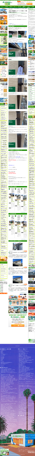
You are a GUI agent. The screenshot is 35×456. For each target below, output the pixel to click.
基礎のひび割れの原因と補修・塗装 (31, 228)
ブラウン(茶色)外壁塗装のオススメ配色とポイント (32, 248)
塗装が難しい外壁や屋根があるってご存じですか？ (31, 186)
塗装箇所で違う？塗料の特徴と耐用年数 (31, 161)
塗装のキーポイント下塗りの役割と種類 (31, 163)
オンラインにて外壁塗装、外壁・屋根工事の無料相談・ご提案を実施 (26, 373)
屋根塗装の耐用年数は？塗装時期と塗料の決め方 (31, 233)
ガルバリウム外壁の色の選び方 (31, 157)
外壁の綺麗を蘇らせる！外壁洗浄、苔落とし (31, 210)
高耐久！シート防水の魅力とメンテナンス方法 (4, 236)
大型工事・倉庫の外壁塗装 (21, 409)
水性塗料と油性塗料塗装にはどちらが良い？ (31, 195)
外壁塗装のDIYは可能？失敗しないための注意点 (32, 184)
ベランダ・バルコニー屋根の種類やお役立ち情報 (4, 227)
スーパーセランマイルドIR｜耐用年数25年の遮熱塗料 (24, 419)
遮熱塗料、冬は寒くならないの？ (22, 439)
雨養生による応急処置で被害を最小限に (31, 226)
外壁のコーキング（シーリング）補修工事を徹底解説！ (25, 376)
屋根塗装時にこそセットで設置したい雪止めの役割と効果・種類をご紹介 (26, 395)
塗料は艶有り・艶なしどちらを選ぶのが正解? (32, 192)
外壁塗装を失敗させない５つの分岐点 (31, 125)
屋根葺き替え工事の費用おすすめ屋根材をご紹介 (4, 128)
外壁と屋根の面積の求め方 (4, 248)
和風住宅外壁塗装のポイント (31, 199)
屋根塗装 (3, 39)
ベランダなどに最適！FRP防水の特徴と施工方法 (4, 232)
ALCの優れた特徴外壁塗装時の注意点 (3, 246)
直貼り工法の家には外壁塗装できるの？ (31, 190)
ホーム (2, 6)
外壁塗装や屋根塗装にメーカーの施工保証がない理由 (31, 172)
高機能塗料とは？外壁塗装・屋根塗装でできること (4, 164)
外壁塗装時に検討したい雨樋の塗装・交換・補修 (4, 185)
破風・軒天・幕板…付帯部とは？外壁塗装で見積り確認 (25, 388)
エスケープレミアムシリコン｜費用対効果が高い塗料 (24, 422)
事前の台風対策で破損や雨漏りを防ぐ (31, 224)
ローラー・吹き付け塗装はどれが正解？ (31, 205)
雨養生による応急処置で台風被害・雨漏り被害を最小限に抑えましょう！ (9, 433)
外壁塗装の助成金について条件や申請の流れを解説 (24, 374)
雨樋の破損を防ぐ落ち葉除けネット (3, 189)
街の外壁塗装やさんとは (3, 350)
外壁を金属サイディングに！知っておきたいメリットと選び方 (25, 377)
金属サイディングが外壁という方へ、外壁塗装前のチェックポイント (26, 451)
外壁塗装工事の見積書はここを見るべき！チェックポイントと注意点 (26, 359)
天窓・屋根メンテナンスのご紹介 (3, 181)
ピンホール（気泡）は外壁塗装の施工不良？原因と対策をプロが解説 (8, 403)
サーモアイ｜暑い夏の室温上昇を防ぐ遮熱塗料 (24, 418)
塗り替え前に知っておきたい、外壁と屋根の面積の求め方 (7, 416)
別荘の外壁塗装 (20, 411)
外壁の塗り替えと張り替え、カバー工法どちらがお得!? (7, 389)
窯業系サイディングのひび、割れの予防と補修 (31, 188)
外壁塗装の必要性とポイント (22, 364)
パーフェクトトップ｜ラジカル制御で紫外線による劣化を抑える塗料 (26, 416)
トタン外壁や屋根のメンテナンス (3, 202)
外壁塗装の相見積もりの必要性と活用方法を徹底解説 (6, 407)
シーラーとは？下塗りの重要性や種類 (31, 167)
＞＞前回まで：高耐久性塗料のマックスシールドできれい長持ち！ (16, 24)
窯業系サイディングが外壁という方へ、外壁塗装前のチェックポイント (26, 450)
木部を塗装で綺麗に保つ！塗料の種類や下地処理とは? (31, 216)
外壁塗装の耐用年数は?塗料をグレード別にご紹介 (4, 135)
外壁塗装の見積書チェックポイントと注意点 (31, 134)
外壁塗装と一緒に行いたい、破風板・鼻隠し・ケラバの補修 (25, 389)
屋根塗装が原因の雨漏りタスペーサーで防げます (4, 196)
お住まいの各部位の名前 (4, 132)
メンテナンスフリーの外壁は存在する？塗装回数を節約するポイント (8, 392)
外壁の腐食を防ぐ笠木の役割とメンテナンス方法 (4, 183)
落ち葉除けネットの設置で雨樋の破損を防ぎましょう (24, 396)
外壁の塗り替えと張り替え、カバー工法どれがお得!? (31, 148)
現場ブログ (12, 8)
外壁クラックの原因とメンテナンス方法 (3, 153)
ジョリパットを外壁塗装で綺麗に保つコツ (31, 203)
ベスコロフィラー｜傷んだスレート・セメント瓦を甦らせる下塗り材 (26, 420)
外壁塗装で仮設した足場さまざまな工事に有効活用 (31, 176)
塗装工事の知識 (3, 106)
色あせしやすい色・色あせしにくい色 (32, 66)
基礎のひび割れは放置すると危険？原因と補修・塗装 (6, 434)
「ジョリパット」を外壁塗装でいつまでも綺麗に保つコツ (7, 418)
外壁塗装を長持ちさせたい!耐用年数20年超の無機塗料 (31, 170)
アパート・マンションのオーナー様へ (31, 111)
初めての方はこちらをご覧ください (22, 350)
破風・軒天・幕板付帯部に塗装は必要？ (3, 172)
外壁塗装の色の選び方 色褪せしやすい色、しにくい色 (6, 370)
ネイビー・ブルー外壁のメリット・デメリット (31, 237)
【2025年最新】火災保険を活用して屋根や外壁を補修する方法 (25, 362)
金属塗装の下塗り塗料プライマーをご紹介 (31, 165)
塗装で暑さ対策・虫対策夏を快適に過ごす (4, 149)
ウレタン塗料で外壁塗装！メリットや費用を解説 (3, 143)
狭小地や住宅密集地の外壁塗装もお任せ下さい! (4, 198)
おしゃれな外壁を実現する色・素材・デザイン (31, 235)
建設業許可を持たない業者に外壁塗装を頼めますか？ (6, 362)
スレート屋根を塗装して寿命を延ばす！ (23, 408)
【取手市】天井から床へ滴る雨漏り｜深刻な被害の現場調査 (31, 22)
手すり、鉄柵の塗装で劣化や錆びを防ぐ (3, 214)
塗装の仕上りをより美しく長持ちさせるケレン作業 (4, 162)
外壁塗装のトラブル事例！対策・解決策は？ (31, 231)
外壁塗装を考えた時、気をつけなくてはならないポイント (7, 405)
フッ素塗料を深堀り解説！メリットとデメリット (31, 250)
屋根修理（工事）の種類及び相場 (3, 126)
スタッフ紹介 (2, 361)
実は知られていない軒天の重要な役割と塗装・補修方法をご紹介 (26, 390)
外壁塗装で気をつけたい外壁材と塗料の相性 (4, 252)
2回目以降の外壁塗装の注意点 (31, 159)
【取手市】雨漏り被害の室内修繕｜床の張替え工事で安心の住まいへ (31, 16)
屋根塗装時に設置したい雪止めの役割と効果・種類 (4, 187)
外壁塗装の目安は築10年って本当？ (3, 115)
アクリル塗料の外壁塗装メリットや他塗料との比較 (4, 141)
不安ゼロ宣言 (2, 358)
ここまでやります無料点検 (28, 7)
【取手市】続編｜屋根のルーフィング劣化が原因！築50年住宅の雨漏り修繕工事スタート (31, 19)
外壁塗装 (3, 37)
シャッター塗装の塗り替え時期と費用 (3, 221)
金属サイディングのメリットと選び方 (3, 200)
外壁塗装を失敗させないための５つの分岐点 (5, 374)
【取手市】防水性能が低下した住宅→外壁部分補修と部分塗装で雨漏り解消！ (31, 29)
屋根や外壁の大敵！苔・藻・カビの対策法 (31, 211)
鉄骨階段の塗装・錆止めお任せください (4, 212)
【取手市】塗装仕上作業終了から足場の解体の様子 (31, 33)
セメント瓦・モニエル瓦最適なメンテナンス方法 (4, 208)
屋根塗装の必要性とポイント (22, 365)
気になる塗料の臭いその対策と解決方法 (31, 144)
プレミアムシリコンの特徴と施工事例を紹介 (31, 256)
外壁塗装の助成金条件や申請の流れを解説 (31, 123)
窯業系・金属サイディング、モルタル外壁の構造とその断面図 (7, 417)
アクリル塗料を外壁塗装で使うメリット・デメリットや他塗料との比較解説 (27, 432)
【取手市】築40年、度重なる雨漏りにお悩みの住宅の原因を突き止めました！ (31, 32)
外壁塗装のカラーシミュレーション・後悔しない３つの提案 (7, 375)
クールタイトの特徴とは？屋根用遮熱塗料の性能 (31, 258)
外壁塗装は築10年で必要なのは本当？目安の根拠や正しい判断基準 (8, 378)
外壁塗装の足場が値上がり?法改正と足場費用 (31, 178)
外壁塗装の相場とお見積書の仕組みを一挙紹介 (24, 358)
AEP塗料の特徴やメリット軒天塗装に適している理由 (31, 262)
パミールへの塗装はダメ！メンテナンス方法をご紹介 (31, 218)
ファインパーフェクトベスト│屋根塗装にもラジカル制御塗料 (25, 417)
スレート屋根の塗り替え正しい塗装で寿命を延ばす (4, 194)
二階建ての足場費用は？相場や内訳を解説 (31, 180)
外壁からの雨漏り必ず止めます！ (22, 363)
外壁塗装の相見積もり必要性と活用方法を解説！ (31, 129)
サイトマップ (2, 277)
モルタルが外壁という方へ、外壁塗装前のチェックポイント (25, 449)
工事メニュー (15, 6)
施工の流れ (19, 6)
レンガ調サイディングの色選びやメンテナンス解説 (4, 156)
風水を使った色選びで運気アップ (32, 61)
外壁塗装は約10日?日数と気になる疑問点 (31, 140)
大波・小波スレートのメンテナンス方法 (3, 255)
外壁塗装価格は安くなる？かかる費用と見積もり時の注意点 (25, 360)
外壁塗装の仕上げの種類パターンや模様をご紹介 (31, 254)
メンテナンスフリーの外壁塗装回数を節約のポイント (31, 153)
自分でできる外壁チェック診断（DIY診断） (5, 387)
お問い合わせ (2, 275)
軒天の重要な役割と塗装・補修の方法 (3, 177)
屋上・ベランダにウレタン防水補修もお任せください (4, 234)
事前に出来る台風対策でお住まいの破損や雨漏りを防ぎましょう (8, 432)
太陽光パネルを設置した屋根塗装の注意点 (31, 214)
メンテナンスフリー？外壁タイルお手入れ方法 (31, 197)
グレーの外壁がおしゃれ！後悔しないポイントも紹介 (31, 239)
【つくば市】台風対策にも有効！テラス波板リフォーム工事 (31, 14)
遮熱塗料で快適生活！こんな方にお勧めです (23, 424)
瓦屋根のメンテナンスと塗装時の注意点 (4, 206)
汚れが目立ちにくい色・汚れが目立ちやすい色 (32, 64)
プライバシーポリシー (3, 364)
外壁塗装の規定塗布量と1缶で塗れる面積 (31, 207)
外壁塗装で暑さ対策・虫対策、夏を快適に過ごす (24, 412)
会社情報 (2, 359)
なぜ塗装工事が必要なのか (4, 108)
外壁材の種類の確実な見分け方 (31, 150)
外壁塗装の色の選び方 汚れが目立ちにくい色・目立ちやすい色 (7, 371)
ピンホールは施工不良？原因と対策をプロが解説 (4, 160)
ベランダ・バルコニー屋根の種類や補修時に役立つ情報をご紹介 (8, 423)
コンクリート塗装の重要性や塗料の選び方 (3, 223)
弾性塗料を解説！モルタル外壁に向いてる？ (31, 252)
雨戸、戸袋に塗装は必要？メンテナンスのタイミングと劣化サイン (26, 404)
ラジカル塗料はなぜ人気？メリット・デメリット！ (31, 260)
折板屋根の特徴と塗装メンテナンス (3, 204)
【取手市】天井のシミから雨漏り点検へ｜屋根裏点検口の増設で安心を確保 (31, 11)
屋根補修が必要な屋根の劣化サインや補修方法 (4, 191)
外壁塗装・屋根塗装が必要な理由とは (5, 385)
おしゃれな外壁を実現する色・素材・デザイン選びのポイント (7, 437)
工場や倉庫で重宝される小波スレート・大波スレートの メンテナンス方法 (9, 420)
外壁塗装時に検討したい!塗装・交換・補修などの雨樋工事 (25, 394)
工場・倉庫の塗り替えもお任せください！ (31, 109)
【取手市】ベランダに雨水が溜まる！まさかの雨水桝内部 (31, 27)
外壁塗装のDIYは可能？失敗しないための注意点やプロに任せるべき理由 (8, 388)
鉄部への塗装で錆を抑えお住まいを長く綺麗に (4, 210)
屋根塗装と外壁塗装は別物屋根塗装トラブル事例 (4, 166)
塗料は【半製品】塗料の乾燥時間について (4, 242)
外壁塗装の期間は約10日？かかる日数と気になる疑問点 (7, 377)
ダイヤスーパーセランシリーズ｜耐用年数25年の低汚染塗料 (25, 421)
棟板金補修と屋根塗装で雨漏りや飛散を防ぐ (4, 225)
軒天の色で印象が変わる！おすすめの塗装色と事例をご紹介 (25, 391)
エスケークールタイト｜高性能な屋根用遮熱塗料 (24, 423)
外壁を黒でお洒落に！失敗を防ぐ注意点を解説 (31, 241)
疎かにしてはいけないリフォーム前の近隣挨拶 (31, 142)
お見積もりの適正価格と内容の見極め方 (31, 136)
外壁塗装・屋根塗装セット (3, 41)
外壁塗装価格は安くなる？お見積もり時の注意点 (3, 124)
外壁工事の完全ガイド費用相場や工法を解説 (3, 122)
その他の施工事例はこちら (24, 212)
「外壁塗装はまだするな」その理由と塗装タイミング (4, 119)
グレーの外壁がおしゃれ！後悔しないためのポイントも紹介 (7, 439)
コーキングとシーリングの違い (4, 244)
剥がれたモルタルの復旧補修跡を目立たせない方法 (4, 158)
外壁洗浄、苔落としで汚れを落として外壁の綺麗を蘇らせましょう (26, 405)
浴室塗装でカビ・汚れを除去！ (3, 219)
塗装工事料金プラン (24, 6)
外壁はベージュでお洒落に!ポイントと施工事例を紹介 (31, 245)
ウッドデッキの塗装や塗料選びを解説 (3, 217)
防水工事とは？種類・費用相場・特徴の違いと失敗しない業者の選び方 (8, 424)
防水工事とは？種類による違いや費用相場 (4, 229)
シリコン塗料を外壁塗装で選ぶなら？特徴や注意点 (4, 145)
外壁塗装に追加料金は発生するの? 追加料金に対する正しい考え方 (26, 375)
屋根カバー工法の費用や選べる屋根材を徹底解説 (4, 130)
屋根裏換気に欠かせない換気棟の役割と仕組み (4, 238)
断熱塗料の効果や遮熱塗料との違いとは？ (31, 220)
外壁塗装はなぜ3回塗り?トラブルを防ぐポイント (4, 170)
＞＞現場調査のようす (11, 23)
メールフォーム (10, 167)
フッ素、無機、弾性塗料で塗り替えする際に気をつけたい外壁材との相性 (9, 419)
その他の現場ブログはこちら (23, 292)
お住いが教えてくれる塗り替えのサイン (3, 112)
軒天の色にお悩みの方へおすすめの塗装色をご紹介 (4, 179)
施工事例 (6, 6)
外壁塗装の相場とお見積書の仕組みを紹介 (31, 132)
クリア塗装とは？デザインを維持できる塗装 (4, 147)
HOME (9, 8)
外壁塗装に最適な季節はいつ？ (4, 139)
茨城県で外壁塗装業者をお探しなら (4, 363)
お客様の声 (11, 6)
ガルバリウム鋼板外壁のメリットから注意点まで (31, 155)
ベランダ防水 (3, 43)
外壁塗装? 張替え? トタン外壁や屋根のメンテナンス (24, 378)
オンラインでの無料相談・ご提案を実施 (31, 119)
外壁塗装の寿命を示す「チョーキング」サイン (4, 151)
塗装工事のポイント (3, 110)
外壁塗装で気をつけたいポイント (4, 168)
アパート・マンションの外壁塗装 (22, 410)
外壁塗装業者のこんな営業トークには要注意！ (31, 182)
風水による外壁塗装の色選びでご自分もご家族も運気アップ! (7, 376)
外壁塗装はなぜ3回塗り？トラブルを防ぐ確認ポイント (7, 406)
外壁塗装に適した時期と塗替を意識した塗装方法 (4, 137)
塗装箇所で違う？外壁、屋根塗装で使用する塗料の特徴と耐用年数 (26, 440)
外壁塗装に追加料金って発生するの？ (31, 127)
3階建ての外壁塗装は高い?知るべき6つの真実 (32, 146)
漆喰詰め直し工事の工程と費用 (31, 201)
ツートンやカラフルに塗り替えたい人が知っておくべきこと (32, 69)
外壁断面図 (2, 250)
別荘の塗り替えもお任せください (31, 113)
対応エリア (2, 360)
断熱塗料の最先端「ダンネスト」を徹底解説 (31, 222)
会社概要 (33, 6)
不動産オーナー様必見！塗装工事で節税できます (31, 174)
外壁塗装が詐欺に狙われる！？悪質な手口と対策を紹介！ (7, 408)
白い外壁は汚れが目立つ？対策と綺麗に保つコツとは (31, 243)
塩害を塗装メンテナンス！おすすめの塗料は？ (3, 240)
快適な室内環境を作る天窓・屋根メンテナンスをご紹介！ (25, 392)
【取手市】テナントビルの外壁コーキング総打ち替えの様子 (31, 25)
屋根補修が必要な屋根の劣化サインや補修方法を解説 (24, 397)
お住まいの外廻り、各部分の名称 (4, 390)
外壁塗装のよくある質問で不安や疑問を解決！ (31, 121)
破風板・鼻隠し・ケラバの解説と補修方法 (4, 175)
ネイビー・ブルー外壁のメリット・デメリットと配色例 (7, 438)
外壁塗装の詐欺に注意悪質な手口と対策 (31, 138)
